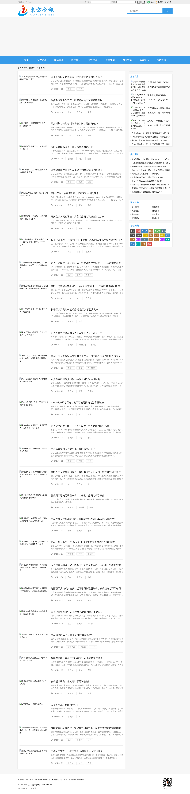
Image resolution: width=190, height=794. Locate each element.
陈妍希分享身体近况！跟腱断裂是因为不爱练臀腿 (76, 100)
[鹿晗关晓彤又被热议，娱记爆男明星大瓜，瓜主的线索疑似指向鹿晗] (34, 733)
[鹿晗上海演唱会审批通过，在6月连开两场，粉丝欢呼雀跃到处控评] (34, 288)
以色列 (144, 240)
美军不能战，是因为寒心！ (65, 704)
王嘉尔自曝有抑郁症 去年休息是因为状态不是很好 (77, 611)
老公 (149, 244)
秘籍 (89, 182)
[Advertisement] (95, 36)
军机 (89, 205)
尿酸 (80, 182)
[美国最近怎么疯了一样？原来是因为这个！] (34, 149)
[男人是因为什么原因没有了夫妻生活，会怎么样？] (34, 335)
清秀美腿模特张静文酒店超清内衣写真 (147, 192)
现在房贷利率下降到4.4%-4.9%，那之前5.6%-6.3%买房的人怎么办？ (158, 99)
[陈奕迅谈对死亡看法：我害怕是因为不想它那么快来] (34, 219)
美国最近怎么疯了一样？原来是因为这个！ (73, 147)
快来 (80, 228)
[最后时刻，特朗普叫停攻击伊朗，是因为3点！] (34, 126)
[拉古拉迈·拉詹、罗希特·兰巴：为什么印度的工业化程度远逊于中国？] (34, 245)
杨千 (80, 321)
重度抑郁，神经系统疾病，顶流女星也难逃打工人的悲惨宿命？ (83, 518)
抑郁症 (90, 624)
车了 (93, 647)
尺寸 (89, 414)
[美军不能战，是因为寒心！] (31, 704)
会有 (80, 554)
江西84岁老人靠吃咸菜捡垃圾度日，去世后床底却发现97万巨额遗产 (158, 112)
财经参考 (93, 60)
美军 (80, 717)
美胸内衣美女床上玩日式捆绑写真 (145, 174)
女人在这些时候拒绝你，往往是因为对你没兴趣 (75, 379)
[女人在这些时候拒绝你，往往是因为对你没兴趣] (34, 381)
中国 (78, 252)
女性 (132, 235)
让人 (89, 740)
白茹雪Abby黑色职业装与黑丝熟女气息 (147, 177)
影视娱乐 (144, 60)
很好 (69, 624)
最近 (89, 159)
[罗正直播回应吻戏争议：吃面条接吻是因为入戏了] (34, 79)
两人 (78, 275)
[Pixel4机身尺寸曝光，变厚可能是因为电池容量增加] (34, 405)
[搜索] (167, 10)
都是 (69, 600)
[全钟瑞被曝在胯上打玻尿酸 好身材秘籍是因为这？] (34, 172)
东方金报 (168, 2)
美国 (80, 159)
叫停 (89, 135)
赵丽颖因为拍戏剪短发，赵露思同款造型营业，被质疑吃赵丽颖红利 (86, 588)
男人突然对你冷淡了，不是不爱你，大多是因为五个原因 (80, 426)
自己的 (144, 231)
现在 (69, 577)
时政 (151, 235)
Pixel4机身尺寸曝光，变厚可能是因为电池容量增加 (77, 402)
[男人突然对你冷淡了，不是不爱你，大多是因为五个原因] (34, 428)
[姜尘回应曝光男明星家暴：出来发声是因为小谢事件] (34, 498)
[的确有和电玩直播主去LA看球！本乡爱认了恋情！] (34, 660)
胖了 (89, 461)
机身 (80, 414)
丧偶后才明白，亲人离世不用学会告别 (70, 681)
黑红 (89, 600)
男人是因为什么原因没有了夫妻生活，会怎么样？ (76, 333)
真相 (89, 577)
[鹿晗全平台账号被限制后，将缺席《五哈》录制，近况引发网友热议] (34, 477)
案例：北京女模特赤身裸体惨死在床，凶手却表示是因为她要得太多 (86, 356)
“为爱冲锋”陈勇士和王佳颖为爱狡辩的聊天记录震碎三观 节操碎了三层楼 (158, 86)
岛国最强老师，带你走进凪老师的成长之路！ (150, 166)
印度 (69, 252)
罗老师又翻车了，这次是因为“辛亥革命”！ (72, 635)
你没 (80, 391)
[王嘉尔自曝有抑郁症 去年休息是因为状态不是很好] (34, 614)
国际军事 (59, 60)
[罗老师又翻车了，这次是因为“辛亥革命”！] (34, 637)
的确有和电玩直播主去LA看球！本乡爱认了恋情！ (77, 658)
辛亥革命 (71, 647)
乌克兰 (139, 235)
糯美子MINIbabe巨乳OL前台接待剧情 (147, 181)
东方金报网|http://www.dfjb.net (40, 785)
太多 (80, 368)
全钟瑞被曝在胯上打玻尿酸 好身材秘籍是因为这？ (77, 170)
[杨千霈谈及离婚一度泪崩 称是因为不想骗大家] (34, 312)
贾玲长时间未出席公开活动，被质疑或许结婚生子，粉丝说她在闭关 (86, 263)
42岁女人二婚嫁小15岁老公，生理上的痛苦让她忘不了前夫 (158, 125)
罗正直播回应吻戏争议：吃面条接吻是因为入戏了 (76, 77)
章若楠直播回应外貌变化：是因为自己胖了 (73, 449)
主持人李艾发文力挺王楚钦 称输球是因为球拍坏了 (77, 751)
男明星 (81, 507)
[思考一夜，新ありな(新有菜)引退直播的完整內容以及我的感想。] (34, 544)
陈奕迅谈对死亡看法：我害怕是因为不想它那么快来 (77, 216)
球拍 (80, 763)
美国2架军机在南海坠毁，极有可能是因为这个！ (76, 193)
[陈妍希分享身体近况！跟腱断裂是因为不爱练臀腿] (34, 103)
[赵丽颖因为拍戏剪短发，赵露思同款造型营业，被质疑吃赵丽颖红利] (34, 593)
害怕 (89, 228)
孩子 (138, 244)
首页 (26, 60)
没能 (89, 693)
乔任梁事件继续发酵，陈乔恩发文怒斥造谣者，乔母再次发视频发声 (86, 565)
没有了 (94, 345)
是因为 (70, 89)
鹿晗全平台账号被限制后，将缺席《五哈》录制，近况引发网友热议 (86, 472)
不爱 (89, 112)
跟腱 (69, 112)
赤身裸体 (91, 368)
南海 (80, 205)
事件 (91, 507)
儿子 (167, 240)
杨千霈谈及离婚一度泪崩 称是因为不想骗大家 (74, 309)
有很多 (70, 554)
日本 (151, 231)
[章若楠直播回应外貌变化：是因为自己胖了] (34, 451)
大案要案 (110, 60)
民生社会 (76, 60)
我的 (162, 235)
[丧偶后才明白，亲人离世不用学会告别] (34, 684)
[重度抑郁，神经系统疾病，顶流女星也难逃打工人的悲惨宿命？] (34, 521)
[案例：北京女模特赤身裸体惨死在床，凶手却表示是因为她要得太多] (34, 361)
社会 (145, 235)
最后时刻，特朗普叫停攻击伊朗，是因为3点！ (75, 123)
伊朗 (69, 135)
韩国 (132, 244)
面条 (80, 89)
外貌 (80, 461)
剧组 (69, 531)
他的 (78, 298)
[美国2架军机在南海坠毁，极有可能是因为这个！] (34, 195)
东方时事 (42, 60)
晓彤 (89, 484)
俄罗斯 (157, 231)
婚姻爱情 (161, 60)
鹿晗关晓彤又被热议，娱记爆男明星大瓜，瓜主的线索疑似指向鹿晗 (86, 728)
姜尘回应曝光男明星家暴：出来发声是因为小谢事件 (77, 495)
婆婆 (132, 240)
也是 (80, 693)
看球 (89, 670)
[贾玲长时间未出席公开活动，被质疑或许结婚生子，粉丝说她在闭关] (34, 268)
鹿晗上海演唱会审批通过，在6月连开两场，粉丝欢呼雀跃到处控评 (85, 286)
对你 (80, 438)
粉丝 (69, 298)
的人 (156, 235)
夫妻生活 (82, 345)
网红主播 (127, 60)
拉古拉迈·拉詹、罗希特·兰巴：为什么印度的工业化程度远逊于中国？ (86, 240)
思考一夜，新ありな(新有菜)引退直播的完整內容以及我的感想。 (84, 542)
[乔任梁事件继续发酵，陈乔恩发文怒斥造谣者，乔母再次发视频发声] (34, 570)
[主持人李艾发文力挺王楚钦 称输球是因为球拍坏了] (34, 753)
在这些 (90, 391)
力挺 (89, 763)
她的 (69, 275)
